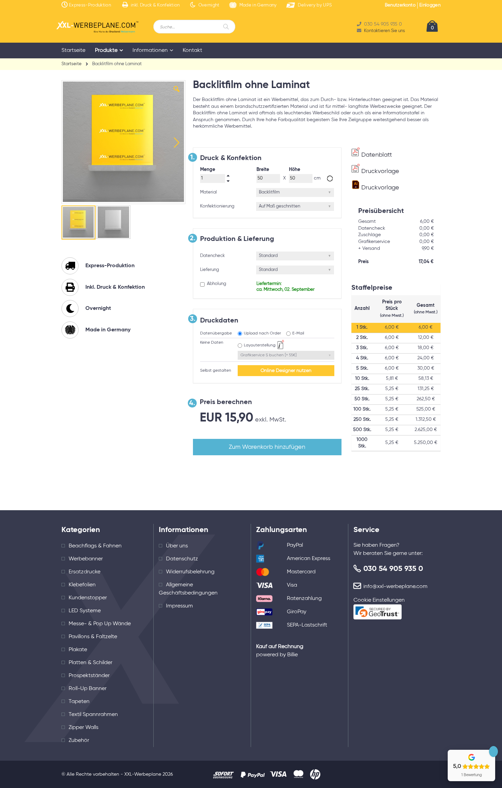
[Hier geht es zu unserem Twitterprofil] (435, 774)
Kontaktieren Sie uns (384, 31)
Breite (262, 169)
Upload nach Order (262, 333)
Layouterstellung (260, 345)
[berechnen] (329, 178)
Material (208, 192)
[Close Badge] (493, 751)
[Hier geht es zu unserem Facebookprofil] (397, 774)
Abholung (216, 284)
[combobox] (194, 26)
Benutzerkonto (400, 5)
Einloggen (430, 5)
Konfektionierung (217, 206)
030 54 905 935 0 (393, 569)
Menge (207, 169)
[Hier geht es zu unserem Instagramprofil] (416, 774)
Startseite (71, 64)
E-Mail (298, 333)
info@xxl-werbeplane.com (395, 586)
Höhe (294, 169)
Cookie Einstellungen (379, 600)
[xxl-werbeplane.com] (97, 26)
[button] (176, 94)
